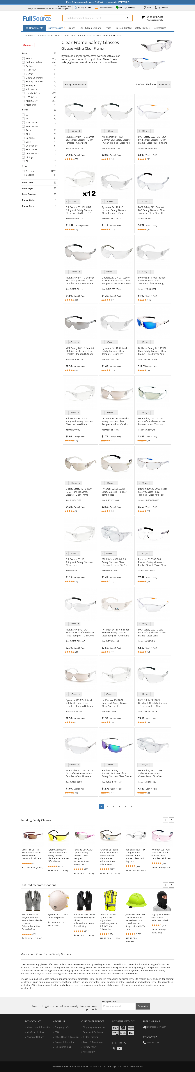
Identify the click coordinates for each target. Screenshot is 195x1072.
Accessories (160, 27)
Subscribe (142, 1006)
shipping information (94, 1027)
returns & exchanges (94, 1032)
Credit (105, 7)
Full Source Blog (63, 1046)
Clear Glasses (85, 35)
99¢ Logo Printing (127, 7)
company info (62, 1027)
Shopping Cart (155, 16)
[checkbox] (40, 59)
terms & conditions (93, 1042)
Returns (84, 7)
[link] (80, 147)
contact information (65, 1042)
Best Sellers (74, 84)
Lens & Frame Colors (90, 27)
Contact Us (150, 1037)
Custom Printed (124, 27)
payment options (35, 1036)
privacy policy (89, 1046)
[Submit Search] (128, 18)
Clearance (28, 45)
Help (148, 7)
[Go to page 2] (131, 806)
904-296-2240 (64, 6)
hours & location (67, 1036)
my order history (35, 1032)
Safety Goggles (142, 27)
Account (163, 7)
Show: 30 (163, 84)
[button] (165, 820)
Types (108, 27)
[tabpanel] (116, 446)
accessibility (89, 1051)
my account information (39, 1027)
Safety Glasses (56, 27)
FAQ (57, 1032)
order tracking (90, 1036)
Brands (71, 27)
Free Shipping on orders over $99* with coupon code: (97, 2)
